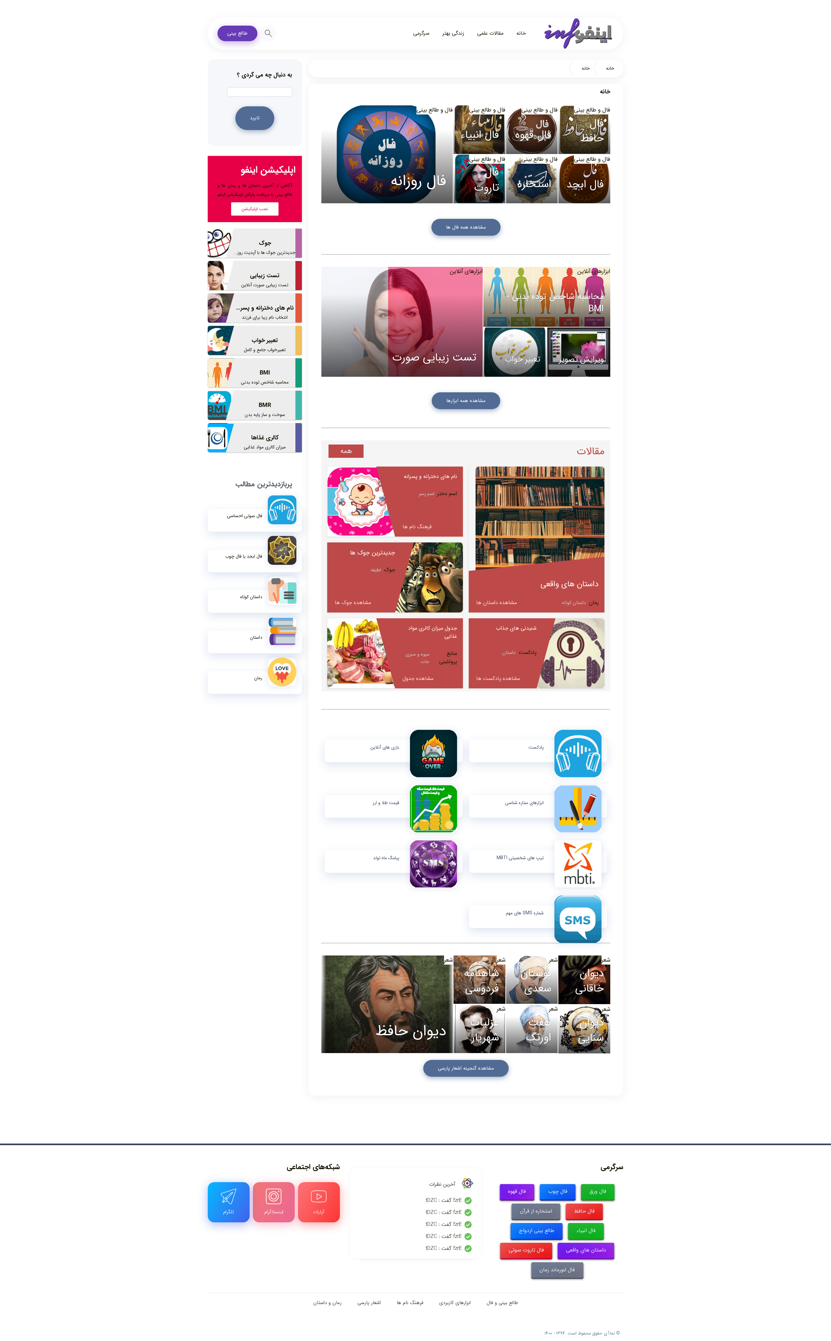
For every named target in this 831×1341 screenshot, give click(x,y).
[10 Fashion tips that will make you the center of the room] (387, 1004)
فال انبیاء (586, 1231)
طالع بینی (237, 33)
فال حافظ (584, 1211)
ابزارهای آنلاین (466, 271)
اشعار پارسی (369, 1303)
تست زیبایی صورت (434, 357)
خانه (521, 33)
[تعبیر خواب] (515, 352)
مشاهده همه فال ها (466, 227)
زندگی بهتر (453, 33)
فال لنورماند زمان (557, 1270)
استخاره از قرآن (536, 1211)
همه (346, 451)
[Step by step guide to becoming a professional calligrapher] (479, 179)
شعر (448, 960)
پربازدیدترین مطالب (263, 484)
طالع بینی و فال (502, 1303)
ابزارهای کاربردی (455, 1303)
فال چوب (557, 1191)
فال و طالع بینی (434, 109)
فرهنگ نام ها (410, 1303)
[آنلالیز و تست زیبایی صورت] (402, 322)
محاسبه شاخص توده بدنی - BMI (555, 303)
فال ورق (597, 1191)
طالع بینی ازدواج (536, 1231)
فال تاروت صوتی (526, 1250)
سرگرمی (421, 33)
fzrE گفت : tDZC (444, 1200)
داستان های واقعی (586, 1250)
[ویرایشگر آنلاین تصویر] (579, 352)
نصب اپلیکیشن (255, 209)
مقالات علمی (490, 33)
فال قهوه (517, 1191)
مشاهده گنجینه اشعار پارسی (466, 1068)
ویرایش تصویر (581, 359)
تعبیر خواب (522, 359)
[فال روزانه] (387, 154)
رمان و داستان (327, 1303)
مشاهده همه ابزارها (466, 401)
